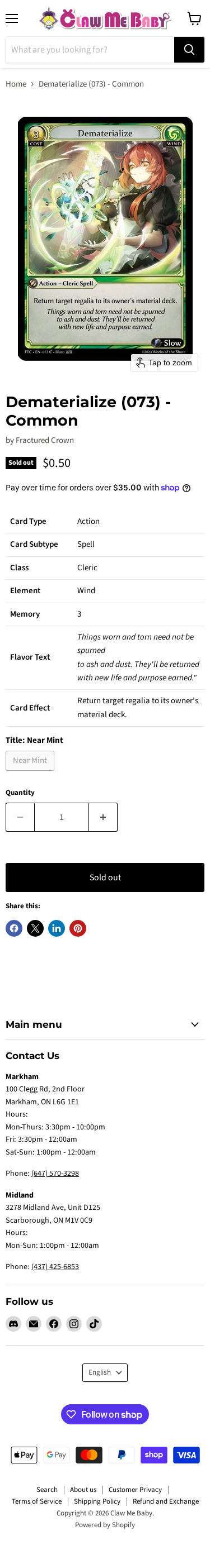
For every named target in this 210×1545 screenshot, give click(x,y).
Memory (25, 614)
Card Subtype (34, 544)
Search (47, 1490)
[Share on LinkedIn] (56, 928)
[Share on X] (35, 928)
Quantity (20, 793)
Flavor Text (30, 657)
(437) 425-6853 (55, 1266)
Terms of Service (37, 1501)
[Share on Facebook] (14, 928)
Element (25, 591)
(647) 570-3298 (55, 1173)
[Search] (189, 50)
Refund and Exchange (166, 1501)
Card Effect (30, 708)
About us (83, 1490)
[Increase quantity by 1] (103, 817)
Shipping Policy (97, 1501)
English (99, 1372)
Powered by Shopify (105, 1525)
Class (19, 568)
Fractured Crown (45, 440)
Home (16, 84)
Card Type (28, 521)
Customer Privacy (135, 1490)
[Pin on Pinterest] (77, 928)
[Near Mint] (31, 774)
